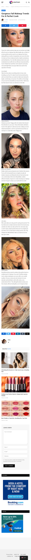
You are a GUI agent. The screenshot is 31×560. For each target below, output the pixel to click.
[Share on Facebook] (5, 25)
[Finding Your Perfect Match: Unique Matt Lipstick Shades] (15, 384)
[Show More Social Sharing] (28, 25)
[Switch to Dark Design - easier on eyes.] (26, 2)
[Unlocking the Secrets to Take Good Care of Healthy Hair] (15, 360)
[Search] (29, 2)
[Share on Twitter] (14, 25)
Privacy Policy (9, 554)
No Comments (22, 19)
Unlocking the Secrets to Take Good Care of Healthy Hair (15, 371)
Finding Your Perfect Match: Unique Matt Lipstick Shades (14, 395)
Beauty (3, 10)
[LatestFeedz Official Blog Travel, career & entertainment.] (14, 2)
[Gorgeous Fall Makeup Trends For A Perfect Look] (15, 38)
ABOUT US (16, 554)
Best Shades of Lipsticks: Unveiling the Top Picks (14, 418)
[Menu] (2, 2)
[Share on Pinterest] (22, 25)
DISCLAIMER (23, 554)
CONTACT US (10, 556)
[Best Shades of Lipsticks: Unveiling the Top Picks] (15, 408)
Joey (7, 19)
